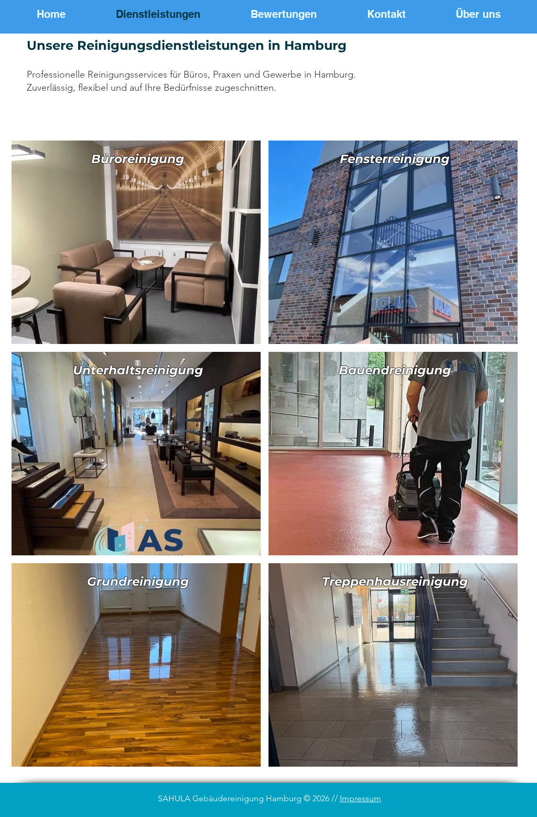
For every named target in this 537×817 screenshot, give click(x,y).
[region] (136, 242)
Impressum (360, 798)
